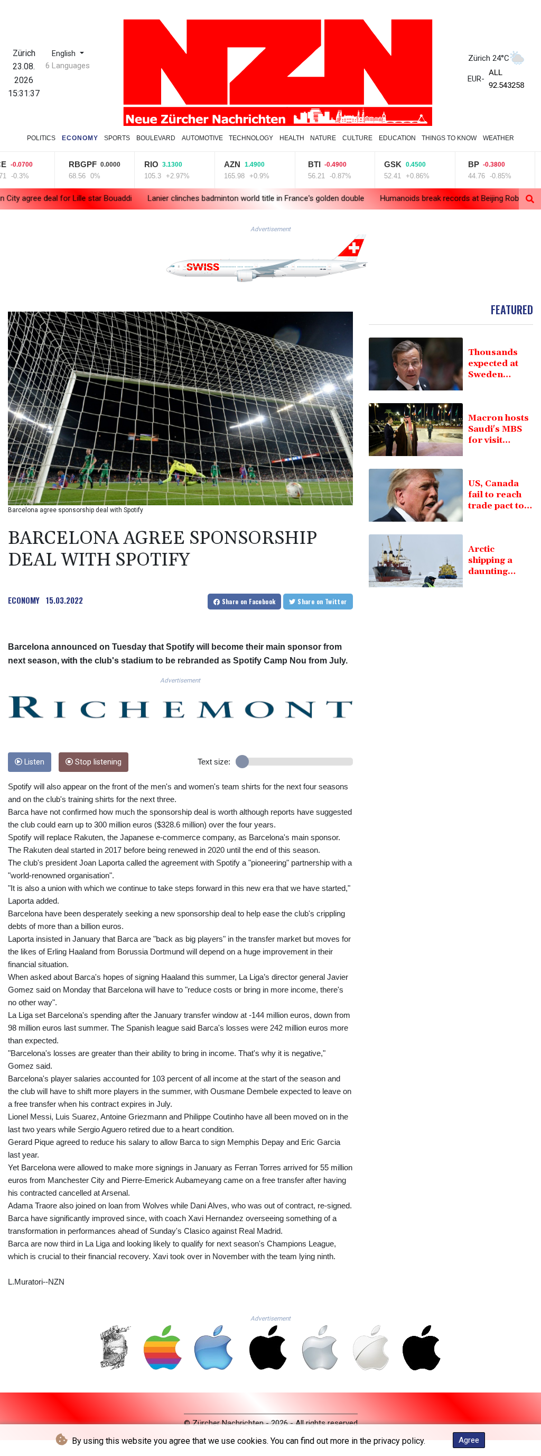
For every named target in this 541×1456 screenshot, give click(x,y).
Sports (117, 138)
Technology (251, 138)
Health (291, 138)
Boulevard (155, 138)
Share (247, 601)
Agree (469, 1440)
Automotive (202, 138)
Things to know (449, 138)
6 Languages (67, 65)
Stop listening (97, 762)
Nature (323, 138)
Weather (498, 138)
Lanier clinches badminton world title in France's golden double (178, 198)
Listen (33, 762)
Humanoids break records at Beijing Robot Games (388, 198)
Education (397, 138)
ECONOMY (24, 600)
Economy (80, 138)
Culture (357, 138)
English (65, 53)
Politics (41, 138)
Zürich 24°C (488, 58)
